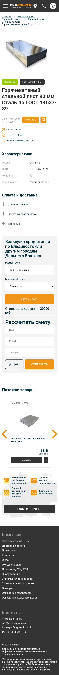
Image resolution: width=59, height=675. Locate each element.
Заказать (26, 460)
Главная (6, 16)
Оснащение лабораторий (17, 592)
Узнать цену (30, 120)
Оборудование (11, 574)
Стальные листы (11, 21)
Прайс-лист (9, 550)
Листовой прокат (37, 19)
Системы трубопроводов (17, 578)
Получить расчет (29, 509)
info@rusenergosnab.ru (14, 623)
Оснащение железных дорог (19, 597)
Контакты (8, 555)
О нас (5, 559)
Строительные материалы (18, 583)
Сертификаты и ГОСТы (16, 541)
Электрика (8, 588)
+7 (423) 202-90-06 (12, 619)
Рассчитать (29, 299)
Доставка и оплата (13, 545)
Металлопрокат (26, 16)
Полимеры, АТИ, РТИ (15, 569)
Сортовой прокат (11, 19)
